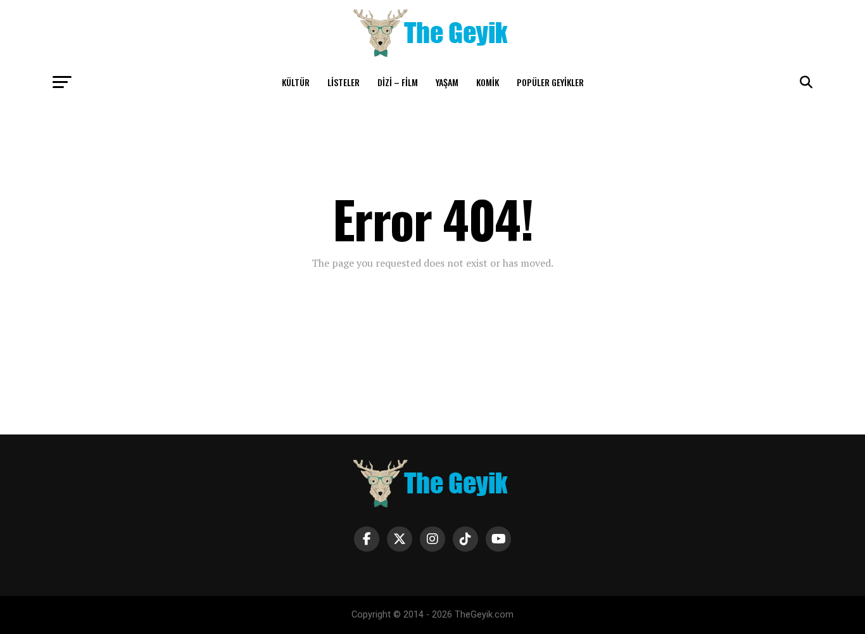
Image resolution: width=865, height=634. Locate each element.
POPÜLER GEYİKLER (550, 82)
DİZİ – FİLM (397, 82)
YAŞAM (447, 82)
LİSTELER (343, 82)
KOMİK (487, 82)
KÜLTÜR (296, 82)
